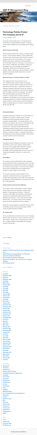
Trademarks (6, 409)
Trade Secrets (6, 408)
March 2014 (6, 356)
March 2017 (6, 325)
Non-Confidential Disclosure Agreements (14, 393)
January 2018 (6, 310)
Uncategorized (6, 411)
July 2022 (5, 281)
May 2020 (5, 290)
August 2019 (6, 297)
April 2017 (5, 323)
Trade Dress (6, 406)
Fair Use (5, 384)
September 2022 (7, 279)
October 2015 (6, 345)
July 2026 (5, 274)
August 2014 (6, 354)
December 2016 (7, 328)
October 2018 (6, 308)
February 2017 (6, 327)
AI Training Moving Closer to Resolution (13, 257)
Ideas (4, 387)
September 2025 (7, 275)
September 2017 (7, 317)
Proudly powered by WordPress (18, 431)
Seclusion (5, 402)
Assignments (6, 369)
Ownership (6, 395)
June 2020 (5, 288)
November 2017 (7, 314)
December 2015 (7, 343)
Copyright (5, 375)
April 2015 (5, 350)
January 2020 (6, 294)
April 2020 (5, 292)
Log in (4, 419)
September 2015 (7, 347)
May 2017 (5, 321)
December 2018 (7, 305)
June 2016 (5, 336)
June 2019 (5, 299)
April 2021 (5, 286)
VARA (4, 413)
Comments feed (7, 423)
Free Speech (6, 386)
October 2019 (6, 296)
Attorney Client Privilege (9, 371)
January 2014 (6, 357)
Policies (9, 237)
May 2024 (5, 277)
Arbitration (6, 367)
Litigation (5, 389)
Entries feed (6, 421)
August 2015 (6, 348)
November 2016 (7, 330)
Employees (6, 378)
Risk (4, 400)
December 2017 (7, 312)
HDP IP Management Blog (15, 9)
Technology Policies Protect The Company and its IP (15, 33)
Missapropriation (7, 391)
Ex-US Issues (6, 382)
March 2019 (6, 301)
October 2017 (6, 316)
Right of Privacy (7, 398)
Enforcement (6, 380)
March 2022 (6, 283)
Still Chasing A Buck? (9, 263)
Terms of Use (6, 404)
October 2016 (6, 332)
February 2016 (6, 339)
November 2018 (7, 306)
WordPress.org (7, 425)
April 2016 (5, 337)
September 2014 (7, 352)
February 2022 (6, 285)
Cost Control (6, 377)
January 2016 (6, 341)
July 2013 (5, 359)
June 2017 (5, 319)
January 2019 (6, 303)
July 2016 (5, 334)
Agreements (6, 366)
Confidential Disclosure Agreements (12, 373)
